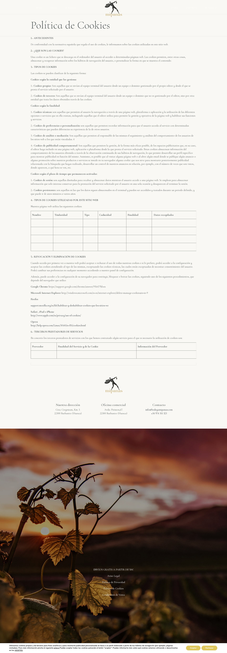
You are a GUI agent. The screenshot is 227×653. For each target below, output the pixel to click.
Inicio (39, 8)
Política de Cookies (114, 588)
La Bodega (70, 8)
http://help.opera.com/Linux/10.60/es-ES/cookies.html (58, 325)
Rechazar (209, 648)
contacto (191, 8)
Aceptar (193, 648)
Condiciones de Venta (113, 594)
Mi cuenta (211, 8)
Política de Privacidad (113, 582)
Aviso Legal (113, 576)
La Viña (174, 8)
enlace (57, 648)
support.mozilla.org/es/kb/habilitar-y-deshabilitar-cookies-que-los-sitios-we (70, 305)
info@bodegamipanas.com (159, 409)
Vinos (53, 8)
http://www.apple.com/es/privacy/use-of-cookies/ (56, 315)
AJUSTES (19, 650)
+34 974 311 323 (159, 413)
